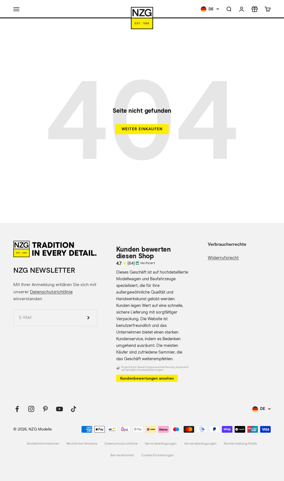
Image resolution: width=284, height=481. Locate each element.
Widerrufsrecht (223, 257)
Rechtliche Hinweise (82, 443)
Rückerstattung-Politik (240, 443)
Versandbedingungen (200, 443)
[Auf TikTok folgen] (73, 409)
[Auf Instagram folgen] (31, 409)
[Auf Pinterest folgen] (45, 409)
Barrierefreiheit (122, 455)
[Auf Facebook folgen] (17, 409)
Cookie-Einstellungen (157, 455)
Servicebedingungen (161, 443)
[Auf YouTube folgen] (59, 409)
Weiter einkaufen (142, 129)
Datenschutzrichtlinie (51, 292)
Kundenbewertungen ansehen (147, 378)
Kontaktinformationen (43, 443)
